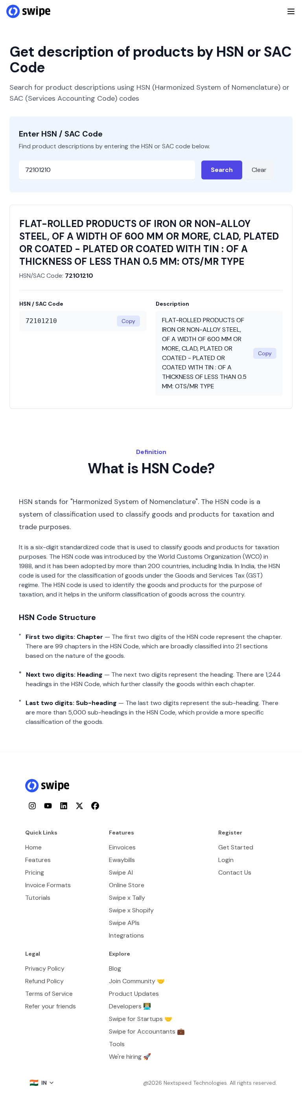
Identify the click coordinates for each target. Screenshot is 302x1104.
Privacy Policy (44, 968)
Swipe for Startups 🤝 (140, 1019)
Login (226, 860)
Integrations (126, 935)
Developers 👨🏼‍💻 (130, 1006)
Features (38, 860)
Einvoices (122, 847)
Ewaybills (122, 860)
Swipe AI (121, 872)
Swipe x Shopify (131, 910)
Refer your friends (50, 1006)
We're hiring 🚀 (130, 1056)
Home (33, 847)
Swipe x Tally (127, 898)
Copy (128, 321)
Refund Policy (44, 981)
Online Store (126, 885)
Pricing (34, 872)
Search (222, 170)
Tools (117, 1044)
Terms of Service (49, 994)
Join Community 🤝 (137, 981)
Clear (259, 170)
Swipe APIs (124, 923)
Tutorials (37, 898)
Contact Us (234, 872)
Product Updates (134, 994)
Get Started (235, 847)
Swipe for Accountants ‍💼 (147, 1031)
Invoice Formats (48, 885)
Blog (115, 968)
